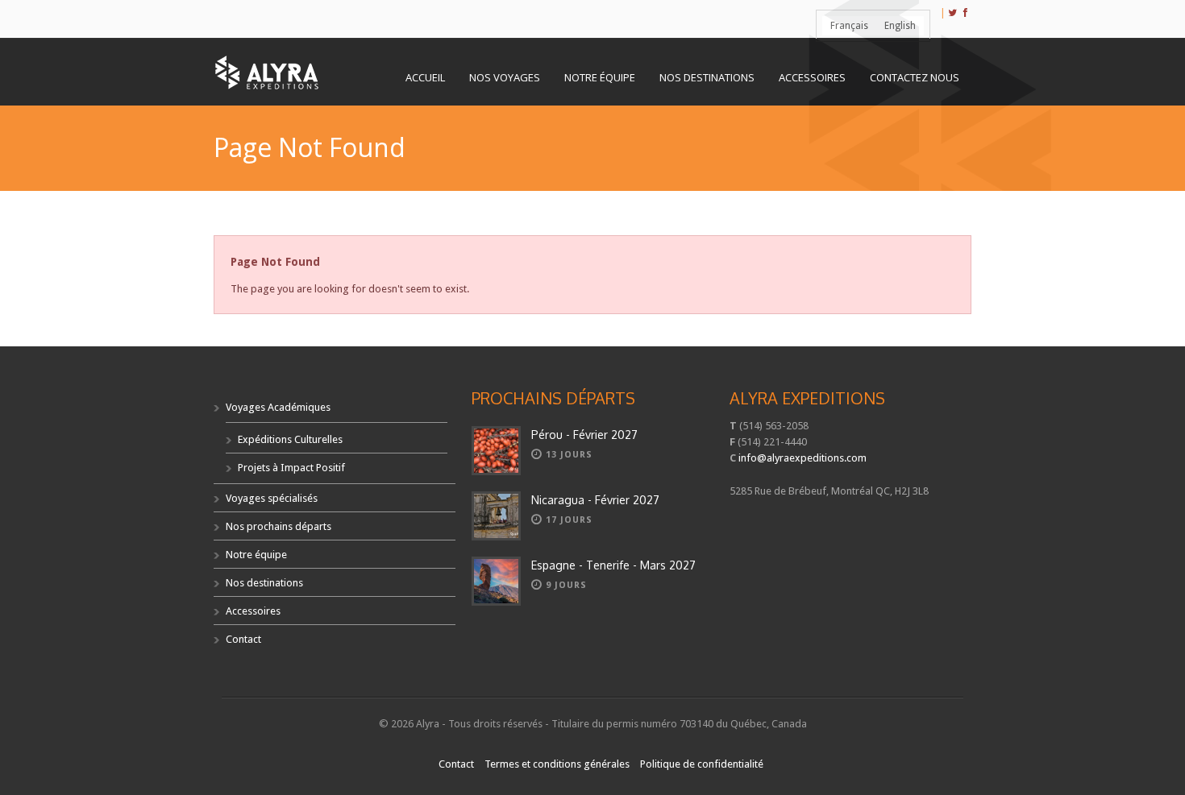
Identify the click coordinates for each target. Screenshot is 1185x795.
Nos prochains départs (278, 526)
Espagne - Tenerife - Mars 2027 (613, 565)
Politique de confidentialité (701, 764)
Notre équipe (256, 555)
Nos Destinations (707, 77)
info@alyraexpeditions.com (802, 458)
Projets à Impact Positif (291, 468)
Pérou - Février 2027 (584, 434)
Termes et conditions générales (557, 764)
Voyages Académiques (278, 407)
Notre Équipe (599, 77)
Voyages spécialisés (272, 498)
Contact (243, 639)
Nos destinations (264, 583)
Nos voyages (504, 77)
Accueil (425, 77)
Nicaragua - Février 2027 (595, 500)
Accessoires (812, 77)
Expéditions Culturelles (290, 439)
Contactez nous (914, 77)
